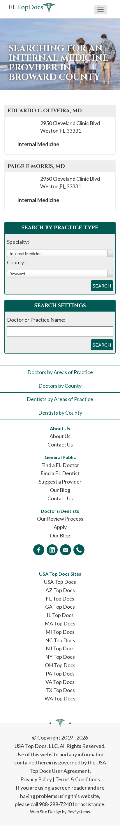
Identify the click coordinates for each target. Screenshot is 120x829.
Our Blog (60, 490)
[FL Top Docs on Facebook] (38, 550)
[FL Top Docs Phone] (78, 550)
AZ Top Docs (60, 590)
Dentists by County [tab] (60, 412)
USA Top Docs (60, 582)
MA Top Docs (60, 623)
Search (102, 285)
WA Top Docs (60, 698)
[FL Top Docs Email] (65, 550)
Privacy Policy (36, 779)
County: (16, 262)
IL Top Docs (60, 615)
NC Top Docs (60, 640)
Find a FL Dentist (60, 473)
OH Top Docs (60, 665)
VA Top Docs (60, 682)
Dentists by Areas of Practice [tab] (60, 399)
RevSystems (78, 811)
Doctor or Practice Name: (36, 319)
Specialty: (18, 242)
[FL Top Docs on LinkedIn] (52, 550)
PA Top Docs (60, 673)
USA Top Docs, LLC (36, 746)
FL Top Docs (60, 598)
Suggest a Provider (60, 481)
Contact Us (60, 444)
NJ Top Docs (60, 648)
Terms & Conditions (77, 779)
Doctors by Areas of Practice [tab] (60, 372)
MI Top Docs (60, 632)
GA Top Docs (60, 606)
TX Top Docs (60, 690)
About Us (60, 436)
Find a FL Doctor (60, 465)
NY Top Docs (60, 657)
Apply (60, 527)
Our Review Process (60, 518)
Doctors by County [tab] (60, 386)
